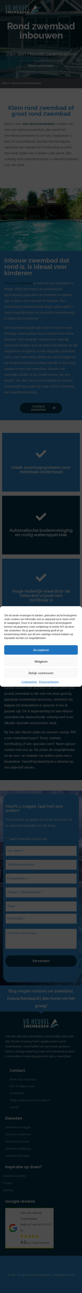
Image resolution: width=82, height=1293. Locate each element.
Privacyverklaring (49, 681)
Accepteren (41, 650)
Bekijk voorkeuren (41, 673)
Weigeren (41, 661)
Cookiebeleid (29, 681)
